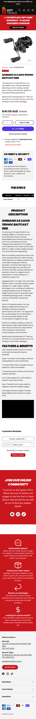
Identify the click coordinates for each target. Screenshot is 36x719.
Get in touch (10, 667)
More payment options (18, 134)
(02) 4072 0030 (8, 648)
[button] (28, 10)
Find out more (18, 27)
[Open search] (4, 445)
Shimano (5, 67)
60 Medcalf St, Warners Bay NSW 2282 (17, 655)
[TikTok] (24, 514)
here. (25, 341)
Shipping (15, 115)
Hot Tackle (10, 714)
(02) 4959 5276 (8, 657)
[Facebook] (12, 514)
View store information (13, 145)
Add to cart (25, 123)
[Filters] (9, 445)
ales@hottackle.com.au (12, 661)
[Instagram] (18, 514)
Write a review (18, 455)
